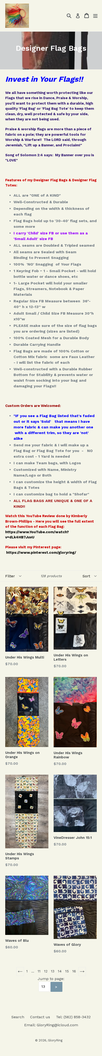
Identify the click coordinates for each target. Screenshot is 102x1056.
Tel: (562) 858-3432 (73, 1017)
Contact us (40, 1017)
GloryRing (55, 1040)
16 (74, 971)
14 (60, 971)
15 (67, 971)
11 (39, 971)
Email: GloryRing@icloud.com (51, 1025)
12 (45, 971)
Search (17, 1017)
